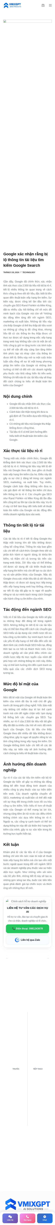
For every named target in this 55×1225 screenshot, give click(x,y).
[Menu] (50, 5)
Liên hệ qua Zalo (30, 940)
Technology (28, 272)
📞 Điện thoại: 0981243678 (27, 928)
